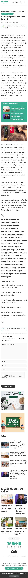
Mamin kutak (5, 13)
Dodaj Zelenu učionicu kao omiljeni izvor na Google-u (15, 26)
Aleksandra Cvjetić (8, 22)
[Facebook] (12, 551)
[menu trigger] (25, 2)
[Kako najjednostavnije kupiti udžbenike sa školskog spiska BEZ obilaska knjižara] (7, 522)
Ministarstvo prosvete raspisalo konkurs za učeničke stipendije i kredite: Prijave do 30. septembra (18, 454)
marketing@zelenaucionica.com (14, 568)
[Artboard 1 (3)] (12, 400)
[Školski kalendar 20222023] (12, 422)
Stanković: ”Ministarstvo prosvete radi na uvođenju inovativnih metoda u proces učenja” (21, 531)
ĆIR (14, 2)
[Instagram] (15, 551)
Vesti (11, 13)
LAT (17, 2)
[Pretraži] (20, 2)
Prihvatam (14, 576)
